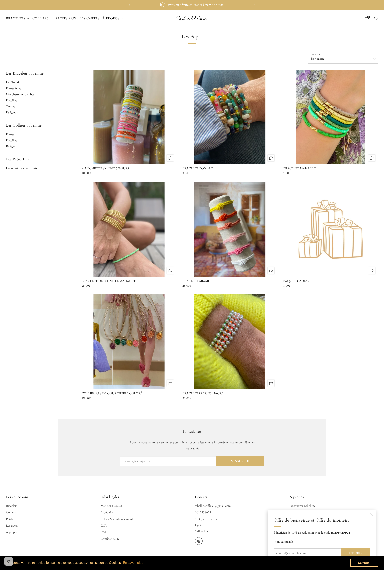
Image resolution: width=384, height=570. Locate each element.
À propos (11, 532)
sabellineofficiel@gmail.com (213, 506)
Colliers (11, 512)
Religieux (12, 112)
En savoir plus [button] (133, 562)
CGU (104, 532)
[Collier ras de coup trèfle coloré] (129, 341)
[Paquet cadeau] (330, 229)
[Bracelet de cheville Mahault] (129, 229)
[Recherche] (376, 18)
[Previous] (129, 5)
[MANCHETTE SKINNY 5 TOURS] (129, 117)
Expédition (107, 512)
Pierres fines (13, 88)
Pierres (10, 134)
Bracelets (11, 506)
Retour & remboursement (117, 519)
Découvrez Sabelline (303, 506)
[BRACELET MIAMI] (229, 229)
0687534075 (203, 512)
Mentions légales (111, 506)
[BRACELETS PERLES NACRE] (229, 341)
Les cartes (12, 526)
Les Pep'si (12, 82)
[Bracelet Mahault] (330, 117)
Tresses (10, 106)
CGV (104, 526)
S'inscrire (356, 553)
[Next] (254, 5)
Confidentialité (110, 539)
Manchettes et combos (20, 94)
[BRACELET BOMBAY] (229, 117)
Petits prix (12, 519)
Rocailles (11, 100)
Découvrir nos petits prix (21, 168)
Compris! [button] (364, 562)
